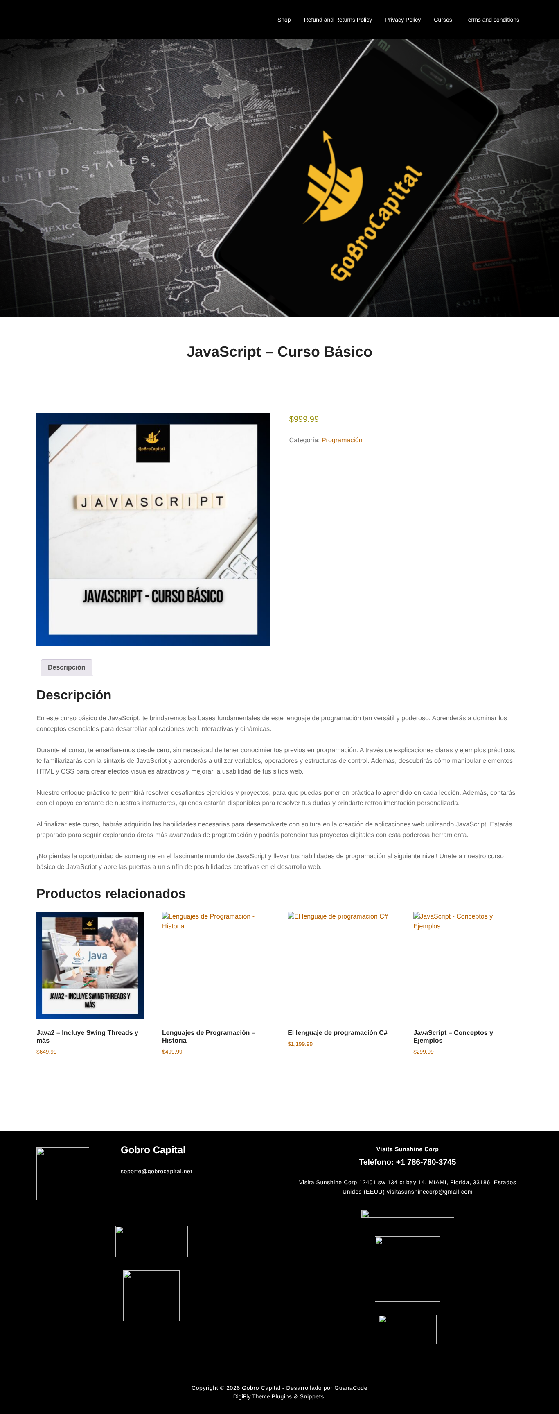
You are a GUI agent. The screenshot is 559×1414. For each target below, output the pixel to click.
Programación (342, 440)
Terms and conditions (492, 19)
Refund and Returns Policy (338, 19)
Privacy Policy (403, 19)
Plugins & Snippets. (299, 1396)
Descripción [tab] (67, 667)
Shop (284, 19)
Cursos (443, 19)
